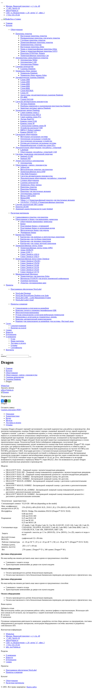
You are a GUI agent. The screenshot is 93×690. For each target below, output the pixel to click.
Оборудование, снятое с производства (31, 165)
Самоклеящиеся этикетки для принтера (32, 217)
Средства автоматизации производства (32, 102)
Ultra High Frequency (28, 174)
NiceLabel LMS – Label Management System (33, 298)
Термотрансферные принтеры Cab (34, 56)
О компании (11, 337)
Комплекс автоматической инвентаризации (33, 319)
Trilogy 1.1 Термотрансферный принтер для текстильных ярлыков (47, 200)
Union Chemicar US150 (29, 267)
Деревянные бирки (28, 232)
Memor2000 (25, 198)
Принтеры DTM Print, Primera (32, 53)
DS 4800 (23, 97)
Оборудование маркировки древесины (36, 221)
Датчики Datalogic (27, 104)
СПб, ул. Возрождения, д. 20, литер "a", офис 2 (25, 13)
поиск (3, 356)
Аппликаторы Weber (28, 60)
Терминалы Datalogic (29, 73)
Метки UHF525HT (28, 196)
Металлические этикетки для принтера (36, 169)
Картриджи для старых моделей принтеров (38, 243)
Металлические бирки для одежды (34, 230)
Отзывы (14, 345)
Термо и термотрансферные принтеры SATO (38, 51)
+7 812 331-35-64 (13, 15)
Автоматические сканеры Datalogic (30, 77)
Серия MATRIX (26, 91)
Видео (8, 418)
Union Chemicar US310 (29, 270)
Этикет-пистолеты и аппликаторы (30, 161)
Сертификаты (16, 348)
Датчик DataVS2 (27, 119)
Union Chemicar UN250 (29, 263)
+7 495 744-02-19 (13, 8)
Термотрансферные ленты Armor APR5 (36, 248)
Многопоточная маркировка (27, 312)
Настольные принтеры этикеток (33, 36)
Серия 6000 (25, 86)
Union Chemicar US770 (29, 272)
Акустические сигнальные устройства (36, 141)
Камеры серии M (27, 123)
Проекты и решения (14, 672)
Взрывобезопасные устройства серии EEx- (38, 145)
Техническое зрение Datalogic (28, 110)
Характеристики (12, 416)
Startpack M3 (25, 158)
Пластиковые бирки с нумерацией (34, 226)
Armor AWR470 (26, 250)
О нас (13, 339)
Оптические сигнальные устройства (35, 139)
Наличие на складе (18, 328)
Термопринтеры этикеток (31, 45)
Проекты (9, 285)
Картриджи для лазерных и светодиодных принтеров (42, 237)
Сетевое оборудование (29, 180)
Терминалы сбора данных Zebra (33, 75)
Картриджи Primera (23, 235)
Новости (9, 332)
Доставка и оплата (18, 343)
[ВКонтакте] (2, 400)
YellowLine (24, 167)
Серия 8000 (25, 88)
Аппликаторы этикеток (30, 193)
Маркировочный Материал (27, 274)
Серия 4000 (25, 84)
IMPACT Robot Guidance (30, 130)
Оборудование (12, 681)
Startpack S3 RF (26, 156)
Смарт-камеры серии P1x (30, 117)
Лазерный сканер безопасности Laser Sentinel (34, 209)
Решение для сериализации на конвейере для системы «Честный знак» (45, 321)
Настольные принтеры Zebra (32, 47)
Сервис (9, 330)
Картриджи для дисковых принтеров (35, 241)
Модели (9, 420)
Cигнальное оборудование (26, 134)
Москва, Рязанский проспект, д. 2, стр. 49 (23, 6)
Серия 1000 (25, 80)
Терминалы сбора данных (26, 71)
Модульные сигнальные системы (34, 137)
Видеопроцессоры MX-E (30, 115)
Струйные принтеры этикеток (32, 40)
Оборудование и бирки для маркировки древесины (37, 219)
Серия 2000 (25, 82)
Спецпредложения (18, 326)
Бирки (23, 224)
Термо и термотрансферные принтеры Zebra (38, 49)
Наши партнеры (17, 341)
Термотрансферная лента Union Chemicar (32, 259)
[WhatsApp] (9, 400)
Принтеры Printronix (28, 189)
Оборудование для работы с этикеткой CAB (38, 152)
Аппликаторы (26, 163)
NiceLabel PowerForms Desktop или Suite (32, 295)
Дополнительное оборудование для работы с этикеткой (38, 147)
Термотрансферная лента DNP (32, 172)
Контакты (10, 350)
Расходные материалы (15, 683)
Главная (9, 23)
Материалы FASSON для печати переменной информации (44, 278)
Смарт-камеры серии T (29, 112)
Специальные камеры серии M (33, 126)
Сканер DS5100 (26, 99)
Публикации (11, 334)
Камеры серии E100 (28, 121)
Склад (8, 323)
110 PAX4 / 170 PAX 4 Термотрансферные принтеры (42, 202)
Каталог (9, 25)
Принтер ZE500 (22, 207)
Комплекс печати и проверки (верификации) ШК (36, 310)
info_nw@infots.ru (13, 647)
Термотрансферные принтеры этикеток (36, 42)
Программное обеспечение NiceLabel (21, 670)
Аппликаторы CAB (28, 62)
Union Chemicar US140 (29, 265)
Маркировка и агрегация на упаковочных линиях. (36, 317)
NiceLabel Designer (23, 293)
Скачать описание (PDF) (11, 410)
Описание (10, 414)
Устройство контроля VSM (31, 128)
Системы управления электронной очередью (34, 154)
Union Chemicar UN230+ (30, 261)
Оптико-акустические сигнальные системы (38, 143)
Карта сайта (32, 687)
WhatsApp (5, 386)
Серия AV (24, 93)
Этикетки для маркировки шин (33, 283)
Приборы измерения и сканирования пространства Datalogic (45, 106)
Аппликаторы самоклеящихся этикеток (32, 58)
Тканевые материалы (29, 281)
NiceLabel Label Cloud (25, 300)
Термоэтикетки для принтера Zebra (34, 276)
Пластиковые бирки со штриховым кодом (37, 228)
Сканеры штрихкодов (24, 66)
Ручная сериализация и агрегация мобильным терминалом (40, 315)
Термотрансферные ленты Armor (29, 246)
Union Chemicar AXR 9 (29, 257)
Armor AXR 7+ (26, 252)
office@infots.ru (12, 10)
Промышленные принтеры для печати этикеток (40, 38)
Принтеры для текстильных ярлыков (35, 191)
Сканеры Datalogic (28, 69)
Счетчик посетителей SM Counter (29, 204)
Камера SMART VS (28, 132)
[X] (5, 400)
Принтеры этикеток (24, 34)
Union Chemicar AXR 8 (29, 254)
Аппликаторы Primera (29, 64)
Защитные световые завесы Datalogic (35, 108)
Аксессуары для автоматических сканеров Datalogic (41, 95)
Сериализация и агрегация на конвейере (32, 308)
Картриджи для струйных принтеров (35, 239)
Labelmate (24, 150)
